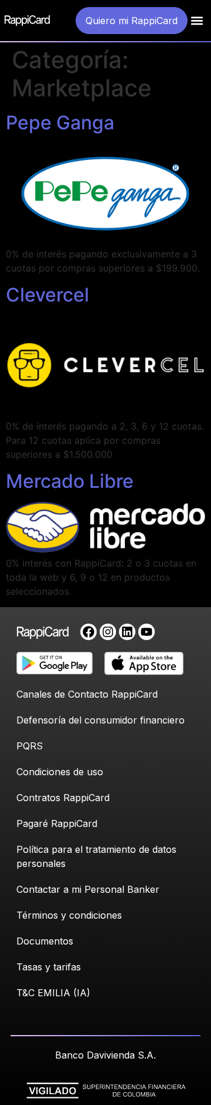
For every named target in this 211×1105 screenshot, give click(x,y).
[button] (197, 21)
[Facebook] (88, 632)
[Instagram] (108, 632)
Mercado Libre (70, 481)
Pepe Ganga (60, 122)
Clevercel (47, 294)
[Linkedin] (127, 632)
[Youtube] (146, 632)
